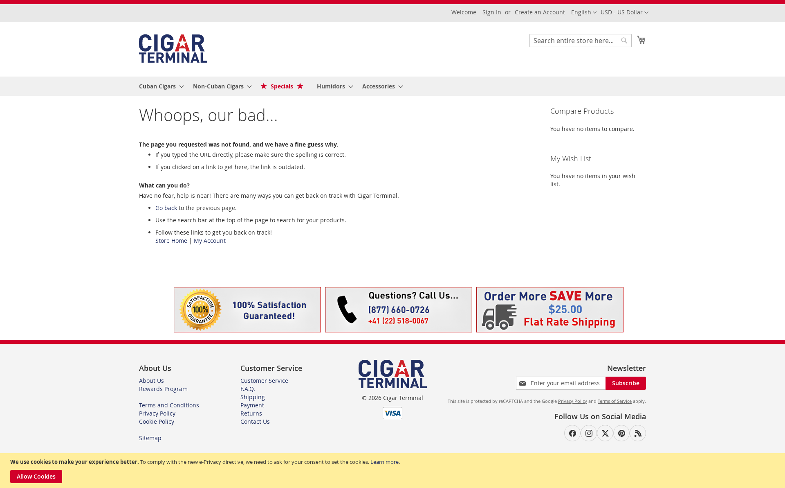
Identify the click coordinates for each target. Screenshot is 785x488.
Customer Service (264, 380)
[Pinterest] (621, 433)
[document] (393, 470)
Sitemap (150, 438)
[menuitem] (159, 86)
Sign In (491, 12)
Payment (252, 405)
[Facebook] (572, 433)
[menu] (392, 86)
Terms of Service (615, 401)
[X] (605, 433)
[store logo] (173, 48)
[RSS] (638, 433)
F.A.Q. (247, 389)
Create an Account (540, 12)
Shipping (252, 397)
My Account (210, 240)
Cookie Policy (156, 421)
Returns (251, 413)
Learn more (384, 461)
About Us (151, 380)
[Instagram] (589, 433)
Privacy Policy (157, 413)
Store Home (171, 240)
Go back (166, 208)
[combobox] (580, 40)
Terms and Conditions (169, 405)
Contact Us (255, 421)
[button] (624, 12)
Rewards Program (163, 389)
